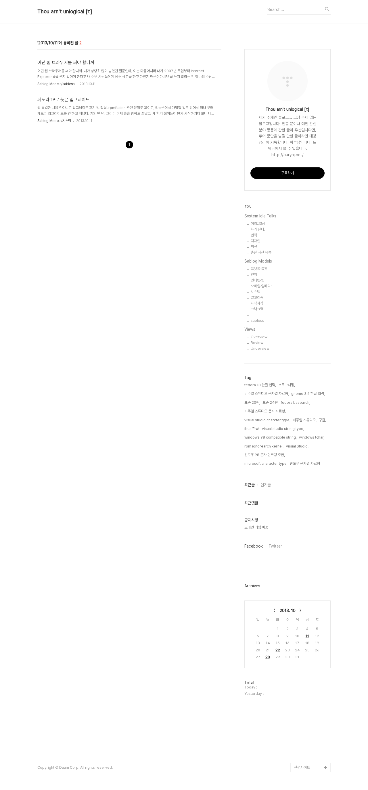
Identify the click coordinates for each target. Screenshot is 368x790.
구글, (322, 420)
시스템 (255, 292)
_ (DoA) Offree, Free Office (311, 753)
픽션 (254, 246)
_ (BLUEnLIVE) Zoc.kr (311, 740)
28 (267, 657)
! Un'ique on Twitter (310, 712)
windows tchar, (311, 437)
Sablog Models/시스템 (54, 121)
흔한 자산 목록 (261, 252)
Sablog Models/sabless (55, 84)
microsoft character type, (266, 463)
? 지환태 (300, 648)
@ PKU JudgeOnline (311, 629)
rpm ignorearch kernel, (263, 446)
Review (257, 343)
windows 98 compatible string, (270, 437)
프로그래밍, (286, 385)
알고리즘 (257, 297)
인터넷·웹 (257, 280)
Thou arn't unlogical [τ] (64, 11)
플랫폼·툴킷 (259, 269)
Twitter (275, 546)
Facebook (253, 546)
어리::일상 (258, 223)
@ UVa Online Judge (311, 638)
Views (249, 329)
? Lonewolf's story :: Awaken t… (311, 661)
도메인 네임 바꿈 (256, 527)
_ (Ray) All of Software (304, 615)
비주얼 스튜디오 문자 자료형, (265, 411)
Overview (259, 337)
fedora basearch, (295, 402)
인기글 (265, 485)
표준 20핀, (252, 402)
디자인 (255, 241)
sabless (257, 320)
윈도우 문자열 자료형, (305, 463)
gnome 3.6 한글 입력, (308, 393)
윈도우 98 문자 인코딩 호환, (264, 455)
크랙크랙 (257, 309)
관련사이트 (302, 767)
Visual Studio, (297, 446)
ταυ (248, 206)
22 (277, 650)
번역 (254, 235)
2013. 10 (288, 610)
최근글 (249, 485)
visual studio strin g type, (283, 428)
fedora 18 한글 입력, (260, 385)
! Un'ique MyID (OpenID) (306, 689)
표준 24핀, (270, 402)
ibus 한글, (252, 428)
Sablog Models (258, 261)
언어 (254, 274)
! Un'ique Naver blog (311, 675)
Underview (260, 348)
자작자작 (257, 303)
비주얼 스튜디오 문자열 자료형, (266, 393)
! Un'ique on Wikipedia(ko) (306, 726)
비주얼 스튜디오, (305, 420)
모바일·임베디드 (262, 286)
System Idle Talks (260, 216)
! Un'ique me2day (309, 703)
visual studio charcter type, (267, 420)
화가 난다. (258, 229)
